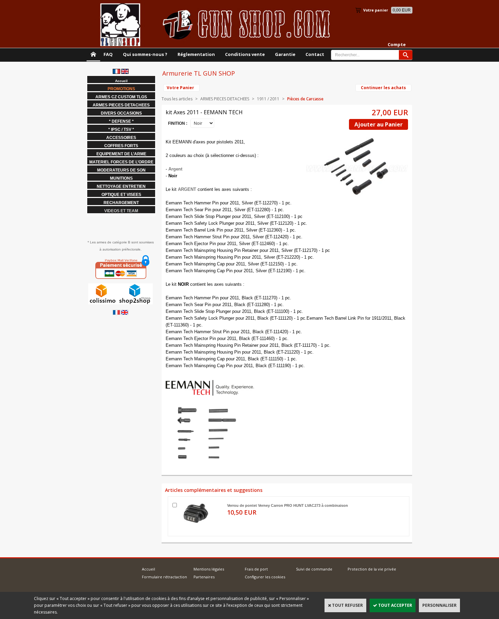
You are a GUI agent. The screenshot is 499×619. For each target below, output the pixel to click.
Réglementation (196, 54)
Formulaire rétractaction (164, 576)
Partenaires (204, 576)
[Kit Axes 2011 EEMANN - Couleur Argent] (203, 460)
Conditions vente (245, 54)
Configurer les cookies (265, 576)
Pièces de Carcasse (305, 99)
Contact (315, 54)
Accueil (148, 569)
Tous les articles (177, 99)
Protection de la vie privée (372, 569)
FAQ (108, 54)
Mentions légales (208, 569)
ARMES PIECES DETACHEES (224, 99)
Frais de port (256, 569)
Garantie (285, 54)
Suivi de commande (314, 569)
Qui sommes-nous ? (145, 54)
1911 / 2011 (268, 99)
